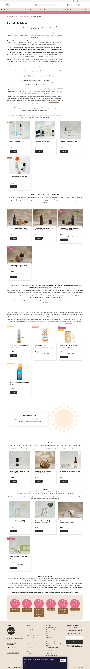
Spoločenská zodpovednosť (33, 639)
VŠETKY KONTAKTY (12, 652)
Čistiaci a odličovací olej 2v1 (33, 419)
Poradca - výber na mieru (51, 655)
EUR (69, 4)
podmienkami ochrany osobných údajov (74, 646)
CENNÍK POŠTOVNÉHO (51, 627)
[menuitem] (7, 9)
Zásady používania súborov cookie (54, 639)
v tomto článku (58, 89)
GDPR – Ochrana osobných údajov (54, 637)
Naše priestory (30, 633)
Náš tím (28, 631)
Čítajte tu (49, 93)
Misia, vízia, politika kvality (33, 635)
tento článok (60, 88)
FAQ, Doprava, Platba (51, 629)
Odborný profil (30, 629)
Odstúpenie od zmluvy (51, 635)
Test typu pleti (49, 653)
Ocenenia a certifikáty (31, 637)
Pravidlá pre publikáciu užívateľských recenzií (54, 644)
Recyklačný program (31, 653)
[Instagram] (12, 647)
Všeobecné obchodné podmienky (53, 633)
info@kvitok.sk (26, 1)
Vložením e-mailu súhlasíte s (74, 646)
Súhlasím (63, 660)
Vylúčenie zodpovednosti (52, 647)
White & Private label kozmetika (34, 651)
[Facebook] (8, 647)
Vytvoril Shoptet (79, 667)
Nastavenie (28, 665)
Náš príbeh (29, 627)
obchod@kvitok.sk (11, 643)
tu (24, 662)
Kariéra (28, 641)
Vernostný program (50, 631)
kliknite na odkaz (35, 71)
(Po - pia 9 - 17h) (19, 1)
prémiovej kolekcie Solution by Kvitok (42, 197)
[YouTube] (15, 647)
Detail (38, 357)
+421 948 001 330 (11, 1)
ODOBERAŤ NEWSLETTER (74, 642)
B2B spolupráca (30, 647)
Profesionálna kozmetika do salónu (35, 649)
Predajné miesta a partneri (33, 643)
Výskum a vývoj (30, 645)
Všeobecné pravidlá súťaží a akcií (53, 641)
